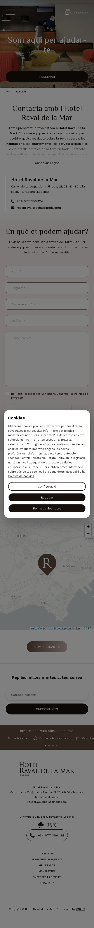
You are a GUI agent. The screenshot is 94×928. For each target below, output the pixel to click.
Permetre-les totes (47, 508)
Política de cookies (21, 476)
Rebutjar (47, 497)
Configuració (47, 486)
